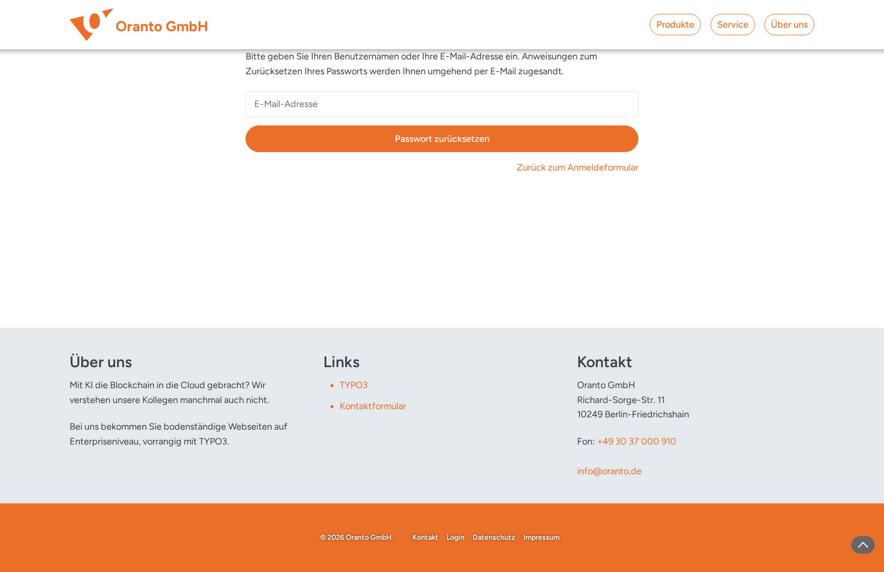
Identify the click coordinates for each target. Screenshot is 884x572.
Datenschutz (494, 537)
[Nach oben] (863, 545)
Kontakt (425, 537)
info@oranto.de (609, 471)
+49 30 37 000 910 (636, 441)
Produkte (675, 24)
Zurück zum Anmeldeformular (577, 167)
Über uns (789, 24)
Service (732, 24)
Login (456, 537)
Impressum (541, 537)
